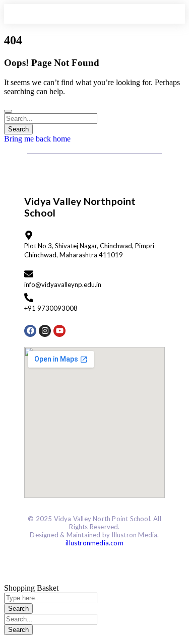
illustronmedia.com (94, 543)
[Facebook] (30, 331)
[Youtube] (59, 331)
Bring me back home (37, 138)
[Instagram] (45, 331)
